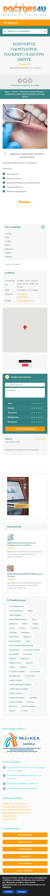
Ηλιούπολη (14, 637)
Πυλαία (12, 711)
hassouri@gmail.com (25, 301)
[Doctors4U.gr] (25, 10)
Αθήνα (30, 611)
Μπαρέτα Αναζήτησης (18, 31)
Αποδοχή (8, 892)
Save (26, 365)
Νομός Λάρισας (15, 693)
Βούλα (34, 619)
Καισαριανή (14, 650)
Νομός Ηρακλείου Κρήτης (20, 685)
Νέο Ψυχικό (30, 676)
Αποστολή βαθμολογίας (25, 429)
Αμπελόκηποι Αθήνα (18, 619)
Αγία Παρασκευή (16, 611)
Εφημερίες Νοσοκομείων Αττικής (15, 804)
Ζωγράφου (25, 633)
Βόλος (24, 624)
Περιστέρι (13, 706)
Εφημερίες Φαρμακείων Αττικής (15, 807)
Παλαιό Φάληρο (15, 702)
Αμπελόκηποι (15, 615)
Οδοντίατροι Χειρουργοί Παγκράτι (31, 92)
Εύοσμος (13, 633)
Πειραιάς (30, 702)
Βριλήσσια (13, 624)
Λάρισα (12, 667)
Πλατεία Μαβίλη (29, 706)
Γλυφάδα (22, 628)
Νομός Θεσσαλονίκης (18, 689)
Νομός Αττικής (15, 680)
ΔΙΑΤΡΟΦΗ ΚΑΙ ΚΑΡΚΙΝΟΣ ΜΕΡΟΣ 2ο (22, 788)
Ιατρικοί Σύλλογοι (9, 819)
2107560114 (22, 294)
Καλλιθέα (27, 654)
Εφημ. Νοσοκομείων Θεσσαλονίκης (17, 810)
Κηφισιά (12, 659)
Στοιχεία (15, 92)
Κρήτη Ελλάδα (15, 663)
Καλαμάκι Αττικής (32, 650)
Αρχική (7, 92)
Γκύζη (11, 628)
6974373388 (22, 297)
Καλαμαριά (14, 654)
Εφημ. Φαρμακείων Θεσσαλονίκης (16, 813)
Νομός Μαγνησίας (17, 698)
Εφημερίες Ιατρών (10, 816)
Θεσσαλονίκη (15, 641)
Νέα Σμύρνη (34, 672)
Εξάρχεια (35, 628)
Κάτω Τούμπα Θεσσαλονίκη (21, 646)
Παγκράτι (33, 698)
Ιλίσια (27, 641)
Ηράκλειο (27, 637)
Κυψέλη (29, 663)
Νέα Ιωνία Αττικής (17, 672)
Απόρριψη (21, 892)
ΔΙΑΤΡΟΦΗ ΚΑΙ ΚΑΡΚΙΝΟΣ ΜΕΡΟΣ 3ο (22, 784)
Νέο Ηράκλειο (15, 676)
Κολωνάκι (25, 659)
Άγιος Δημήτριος (16, 606)
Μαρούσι (23, 667)
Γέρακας (35, 624)
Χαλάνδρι (24, 711)
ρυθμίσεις (6, 887)
